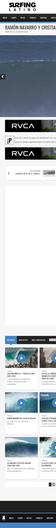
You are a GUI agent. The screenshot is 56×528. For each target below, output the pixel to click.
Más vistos (23, 339)
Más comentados (38, 339)
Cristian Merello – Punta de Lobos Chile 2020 (21, 374)
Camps (13, 17)
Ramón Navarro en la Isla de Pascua (21, 418)
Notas (22, 17)
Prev (2, 76)
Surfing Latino (22, 6)
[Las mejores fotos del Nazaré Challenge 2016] (21, 447)
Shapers (43, 17)
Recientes (11, 339)
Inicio (5, 17)
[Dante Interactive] (3, 517)
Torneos (32, 17)
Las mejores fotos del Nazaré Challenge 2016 (19, 464)
